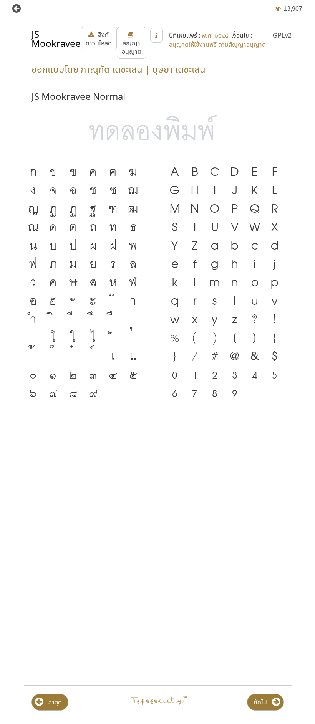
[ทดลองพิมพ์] (157, 131)
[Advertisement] (157, 503)
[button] (22, 8)
